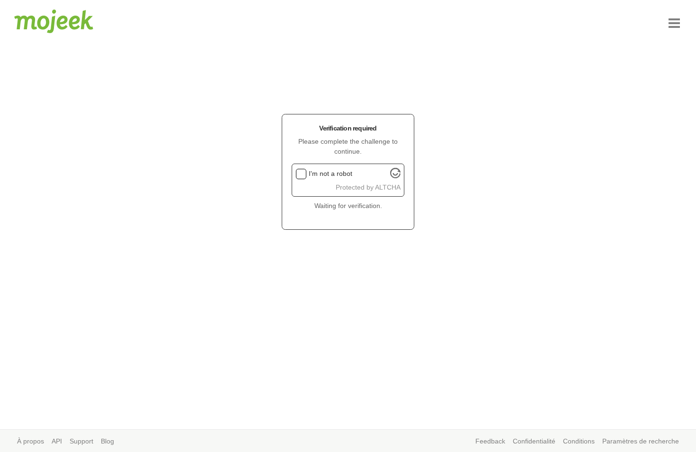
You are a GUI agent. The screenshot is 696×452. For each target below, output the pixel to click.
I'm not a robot (330, 173)
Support (81, 441)
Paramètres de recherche (640, 441)
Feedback (490, 441)
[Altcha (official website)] (395, 176)
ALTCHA (388, 187)
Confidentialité (534, 441)
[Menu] (674, 23)
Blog (107, 441)
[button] (674, 23)
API (57, 441)
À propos (30, 441)
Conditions (579, 441)
